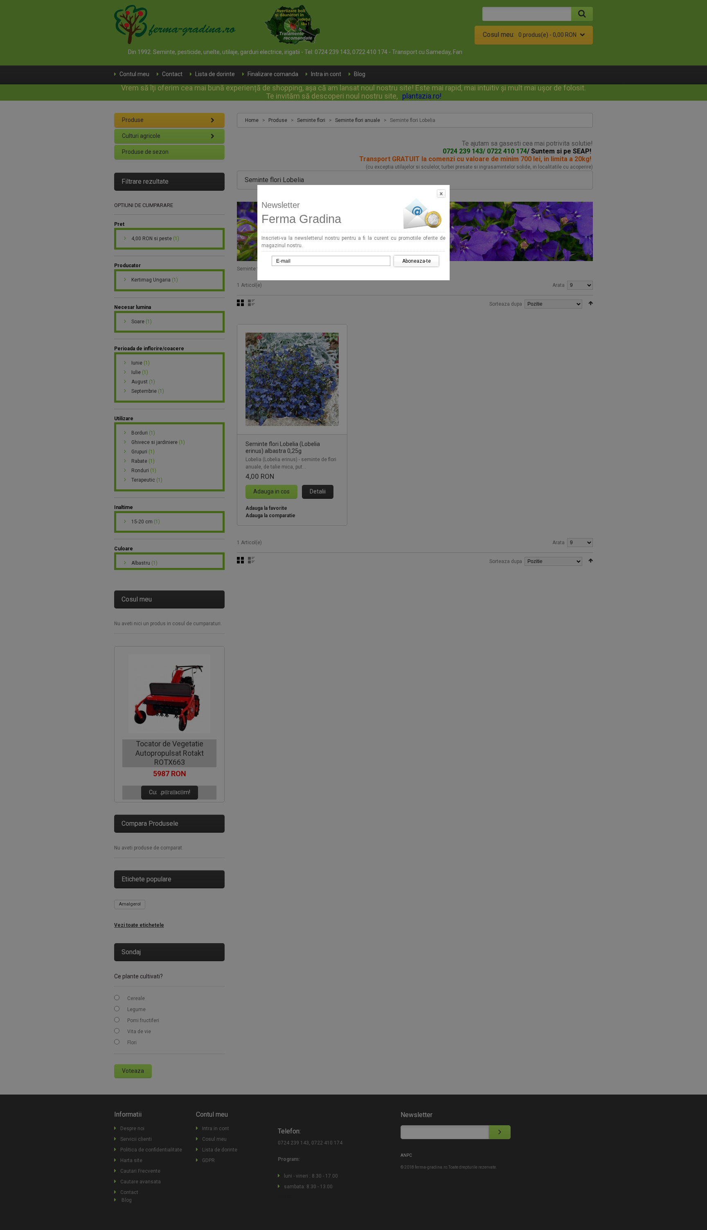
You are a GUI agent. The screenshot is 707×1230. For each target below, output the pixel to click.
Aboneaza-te (416, 261)
